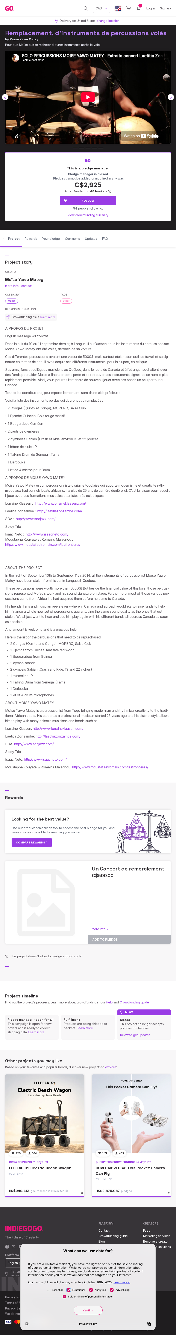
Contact (104, 1230)
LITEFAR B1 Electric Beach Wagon (40, 1167)
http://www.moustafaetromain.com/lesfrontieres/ (110, 767)
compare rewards (31, 842)
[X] (14, 1247)
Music (11, 300)
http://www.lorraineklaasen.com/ (60, 503)
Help (109, 1002)
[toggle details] (83, 1195)
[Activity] (139, 8)
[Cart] (129, 8)
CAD (99, 8)
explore (110, 1067)
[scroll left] (5, 97)
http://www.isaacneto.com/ (47, 534)
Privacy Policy (15, 1297)
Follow (88, 200)
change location (108, 21)
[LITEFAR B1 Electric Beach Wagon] (44, 1113)
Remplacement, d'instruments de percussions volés (86, 33)
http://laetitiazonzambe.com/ (59, 511)
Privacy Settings (16, 1308)
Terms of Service (17, 1303)
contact (26, 286)
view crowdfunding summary (88, 215)
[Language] (118, 8)
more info (12, 286)
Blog (102, 1241)
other (66, 300)
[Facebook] (7, 1247)
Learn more (36, 1032)
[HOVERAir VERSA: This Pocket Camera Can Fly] (131, 1113)
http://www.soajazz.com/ (36, 519)
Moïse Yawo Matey (23, 39)
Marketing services (156, 1236)
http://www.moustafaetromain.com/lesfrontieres (42, 544)
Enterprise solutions (157, 1247)
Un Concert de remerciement (128, 868)
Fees (146, 1230)
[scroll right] (171, 97)
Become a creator (156, 1241)
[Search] (85, 8)
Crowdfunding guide (134, 1002)
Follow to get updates (135, 1035)
